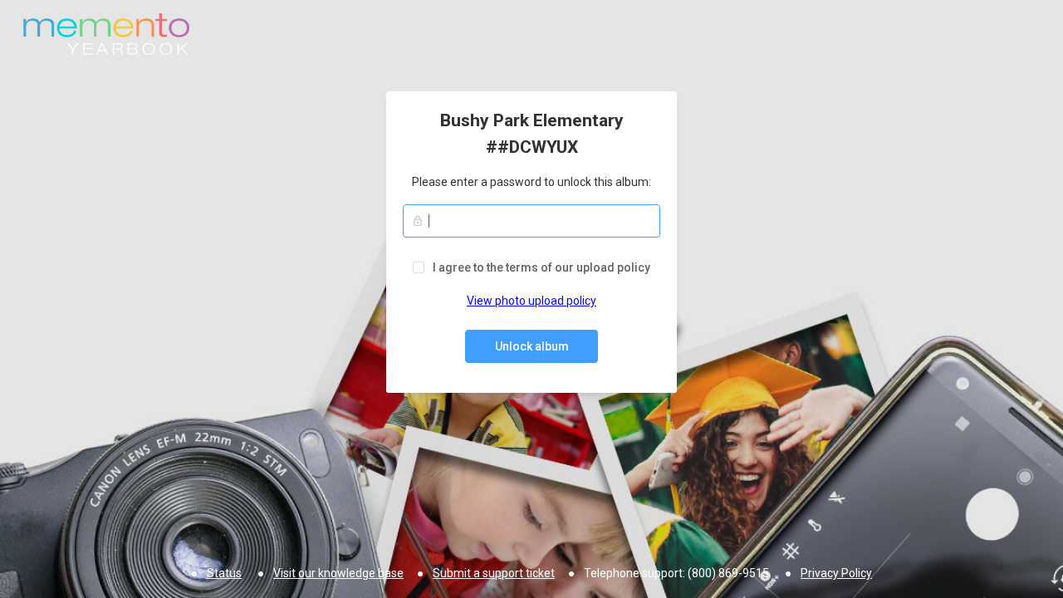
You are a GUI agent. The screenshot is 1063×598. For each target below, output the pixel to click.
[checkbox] (531, 267)
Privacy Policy (836, 573)
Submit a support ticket (494, 573)
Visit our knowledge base (338, 573)
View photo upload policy (531, 300)
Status (224, 573)
